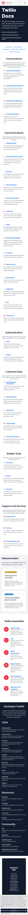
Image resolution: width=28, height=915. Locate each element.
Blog (3, 828)
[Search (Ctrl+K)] (20, 3)
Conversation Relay (12, 114)
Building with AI (6, 728)
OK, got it (14, 909)
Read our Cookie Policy (5, 913)
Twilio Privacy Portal (12, 437)
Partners (9, 528)
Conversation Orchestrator (14, 86)
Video (8, 224)
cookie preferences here (8, 903)
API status (5, 797)
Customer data (14, 49)
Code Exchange (6, 734)
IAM (11, 639)
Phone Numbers (11, 185)
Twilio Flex (9, 211)
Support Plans (10, 516)
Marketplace (5, 748)
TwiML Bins (5, 777)
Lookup (8, 355)
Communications (17, 47)
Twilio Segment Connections (11, 382)
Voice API (9, 171)
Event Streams (11, 264)
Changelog (5, 803)
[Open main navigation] (25, 3)
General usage (15, 628)
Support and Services (14, 51)
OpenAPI (4, 755)
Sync (7, 302)
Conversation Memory (13, 70)
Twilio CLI (4, 783)
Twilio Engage (10, 423)
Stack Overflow (6, 844)
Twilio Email (10, 315)
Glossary (4, 818)
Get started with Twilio (10, 34)
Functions (9, 489)
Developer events (7, 840)
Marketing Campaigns (13, 238)
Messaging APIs (11, 143)
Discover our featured (9, 32)
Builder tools (23, 49)
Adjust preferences (14, 911)
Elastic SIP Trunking (12, 198)
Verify (8, 341)
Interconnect (10, 277)
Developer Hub (6, 808)
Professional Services (13, 541)
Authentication (6, 49)
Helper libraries (15, 664)
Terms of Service (21, 906)
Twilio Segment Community (9, 849)
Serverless (9, 462)
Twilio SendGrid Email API (14, 156)
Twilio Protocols (11, 397)
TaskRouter (9, 289)
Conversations (8, 47)
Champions (5, 835)
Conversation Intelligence (14, 101)
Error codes (5, 813)
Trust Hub (9, 253)
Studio (8, 476)
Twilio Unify (10, 410)
